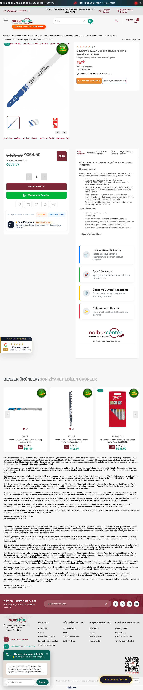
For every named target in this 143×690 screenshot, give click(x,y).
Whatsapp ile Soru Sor (39, 195)
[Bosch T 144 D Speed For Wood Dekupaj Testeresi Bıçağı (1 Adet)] (71, 409)
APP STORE (134, 681)
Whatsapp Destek (69, 628)
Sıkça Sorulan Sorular (46, 645)
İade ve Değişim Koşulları (48, 641)
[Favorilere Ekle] (19, 204)
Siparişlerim (94, 628)
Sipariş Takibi (95, 641)
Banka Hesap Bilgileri (46, 637)
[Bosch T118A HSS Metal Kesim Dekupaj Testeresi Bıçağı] (25, 409)
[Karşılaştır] (36, 204)
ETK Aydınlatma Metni (71, 637)
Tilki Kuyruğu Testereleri (124, 641)
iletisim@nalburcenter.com (22, 646)
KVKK (65, 633)
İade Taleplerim (95, 637)
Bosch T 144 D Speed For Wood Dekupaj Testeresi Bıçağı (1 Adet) (71, 441)
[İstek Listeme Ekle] (27, 204)
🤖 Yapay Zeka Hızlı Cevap (28, 26)
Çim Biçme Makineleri (123, 637)
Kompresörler (120, 633)
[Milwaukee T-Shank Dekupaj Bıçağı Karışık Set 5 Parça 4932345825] (117, 409)
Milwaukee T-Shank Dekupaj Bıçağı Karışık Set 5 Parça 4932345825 (117, 441)
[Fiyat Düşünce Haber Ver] (53, 204)
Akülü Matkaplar (121, 628)
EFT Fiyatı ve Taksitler (101, 153)
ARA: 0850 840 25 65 (89, 81)
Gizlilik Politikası (69, 641)
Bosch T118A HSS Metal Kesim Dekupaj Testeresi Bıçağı (25, 441)
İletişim (41, 633)
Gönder (42, 682)
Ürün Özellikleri (81, 153)
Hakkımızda (42, 628)
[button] (24, 429)
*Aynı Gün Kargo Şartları (126, 153)
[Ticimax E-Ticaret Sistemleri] (72, 687)
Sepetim (93, 633)
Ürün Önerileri (114, 153)
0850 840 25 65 (19, 639)
